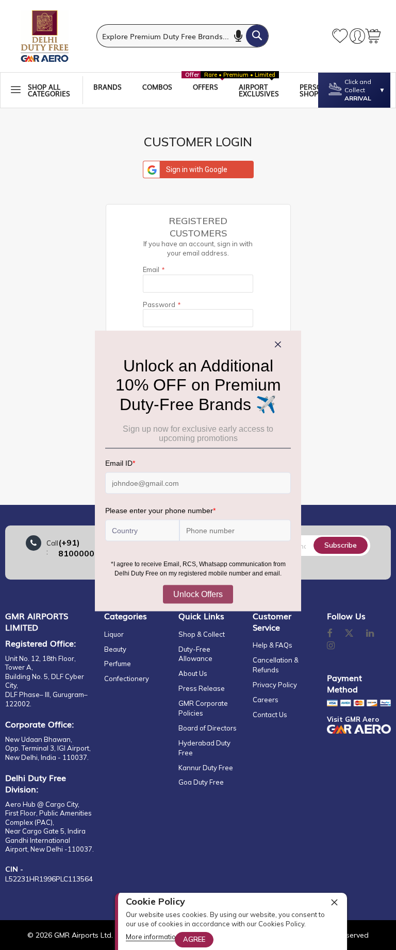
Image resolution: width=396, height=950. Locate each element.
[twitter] (349, 633)
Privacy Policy (275, 685)
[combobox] (182, 36)
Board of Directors (207, 728)
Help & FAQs (272, 645)
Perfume (117, 663)
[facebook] (329, 633)
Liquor (114, 634)
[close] (334, 902)
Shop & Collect (201, 634)
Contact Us (270, 714)
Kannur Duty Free (205, 768)
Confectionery (126, 678)
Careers (265, 699)
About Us (192, 673)
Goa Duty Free (201, 782)
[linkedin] (370, 633)
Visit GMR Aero (353, 719)
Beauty (115, 649)
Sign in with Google (196, 169)
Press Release (201, 688)
